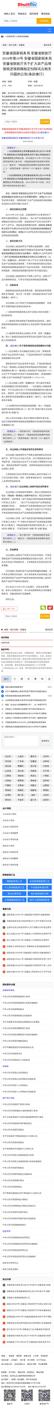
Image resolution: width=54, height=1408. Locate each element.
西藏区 (21, 766)
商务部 (19, 1356)
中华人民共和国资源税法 (13, 1142)
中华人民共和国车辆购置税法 (15, 1041)
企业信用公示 (19, 1364)
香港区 (46, 790)
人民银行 (14, 1360)
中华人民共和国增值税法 (13, 1009)
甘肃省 (21, 785)
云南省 (8, 781)
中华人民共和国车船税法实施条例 (17, 1174)
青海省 (8, 790)
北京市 (8, 756)
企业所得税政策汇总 (40, 881)
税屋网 (4, 1372)
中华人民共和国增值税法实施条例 (17, 1016)
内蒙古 (33, 785)
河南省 (33, 771)
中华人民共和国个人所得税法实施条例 (19, 1092)
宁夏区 (8, 785)
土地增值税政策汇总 (14, 900)
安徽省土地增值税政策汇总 (18, 1298)
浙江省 (33, 766)
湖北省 (8, 766)
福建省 (33, 790)
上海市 (21, 756)
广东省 (21, 761)
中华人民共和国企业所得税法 (15, 1073)
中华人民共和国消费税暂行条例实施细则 (20, 1035)
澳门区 (21, 795)
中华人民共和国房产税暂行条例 (16, 1104)
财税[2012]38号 (26, 232)
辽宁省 (46, 771)
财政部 (11, 1356)
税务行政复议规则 (10, 1269)
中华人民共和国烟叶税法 (13, 1180)
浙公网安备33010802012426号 (13, 1387)
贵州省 (46, 781)
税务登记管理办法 (10, 1263)
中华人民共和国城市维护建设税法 (17, 1123)
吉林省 (46, 761)
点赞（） (11, 609)
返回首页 (47, 45)
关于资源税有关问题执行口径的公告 (18, 1149)
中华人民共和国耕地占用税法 (15, 1199)
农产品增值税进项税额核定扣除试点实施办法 (25, 257)
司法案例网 (42, 1364)
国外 (33, 795)
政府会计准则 (8, 846)
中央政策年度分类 (39, 887)
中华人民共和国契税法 (12, 1187)
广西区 (46, 776)
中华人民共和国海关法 (12, 1054)
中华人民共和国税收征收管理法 (16, 1238)
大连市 (46, 795)
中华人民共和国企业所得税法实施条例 (19, 1079)
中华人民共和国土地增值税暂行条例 (18, 1155)
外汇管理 (31, 1360)
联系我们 (30, 1372)
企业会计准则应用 (10, 827)
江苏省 (46, 766)
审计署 (22, 1360)
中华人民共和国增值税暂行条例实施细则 (20, 1003)
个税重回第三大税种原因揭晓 (17, 36)
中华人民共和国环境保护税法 (15, 1212)
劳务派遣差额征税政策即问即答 (17, 696)
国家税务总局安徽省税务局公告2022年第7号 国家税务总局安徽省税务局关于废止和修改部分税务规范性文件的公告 (27, 154)
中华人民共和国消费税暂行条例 (16, 1028)
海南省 (33, 781)
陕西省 (21, 781)
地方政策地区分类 (39, 893)
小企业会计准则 (9, 814)
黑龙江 (33, 776)
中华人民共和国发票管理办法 (15, 1250)
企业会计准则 (8, 820)
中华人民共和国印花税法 (13, 1130)
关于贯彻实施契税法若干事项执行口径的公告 (22, 1193)
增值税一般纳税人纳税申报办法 (22, 495)
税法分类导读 (14, 893)
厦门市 (33, 800)
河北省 (8, 761)
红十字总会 (41, 1360)
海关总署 (5, 1360)
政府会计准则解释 (10, 858)
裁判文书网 (31, 1364)
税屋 (5, 45)
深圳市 (46, 800)
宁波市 (21, 800)
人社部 (35, 1356)
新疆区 (21, 790)
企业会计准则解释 (10, 833)
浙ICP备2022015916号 (37, 1387)
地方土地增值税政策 (40, 900)
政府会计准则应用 (10, 852)
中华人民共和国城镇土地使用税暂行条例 (20, 1111)
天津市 (46, 756)
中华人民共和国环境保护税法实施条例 (19, 1218)
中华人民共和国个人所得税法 (15, 1085)
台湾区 (8, 795)
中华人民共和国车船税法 (13, 1168)
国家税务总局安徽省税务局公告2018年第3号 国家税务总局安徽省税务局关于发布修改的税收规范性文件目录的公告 (27, 178)
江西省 (8, 776)
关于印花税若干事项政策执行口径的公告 (20, 1136)
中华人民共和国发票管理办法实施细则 (19, 1257)
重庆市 (33, 756)
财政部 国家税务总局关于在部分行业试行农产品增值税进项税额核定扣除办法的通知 (27, 228)
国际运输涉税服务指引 (14, 687)
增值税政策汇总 (14, 881)
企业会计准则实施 (10, 839)
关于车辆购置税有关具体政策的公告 (18, 1047)
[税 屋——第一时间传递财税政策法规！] (27, 7)
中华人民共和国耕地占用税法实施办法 (19, 1206)
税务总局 (27, 1356)
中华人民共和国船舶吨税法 (14, 1225)
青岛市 (8, 800)
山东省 (8, 771)
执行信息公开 (6, 1364)
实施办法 (12, 260)
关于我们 (12, 1372)
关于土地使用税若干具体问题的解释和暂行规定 (23, 1117)
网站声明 (21, 1372)
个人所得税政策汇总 (14, 887)
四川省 (21, 771)
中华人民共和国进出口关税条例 (16, 1060)
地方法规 (12, 45)
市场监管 (44, 1356)
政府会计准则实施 (10, 865)
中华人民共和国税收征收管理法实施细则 (20, 1244)
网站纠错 (40, 1372)
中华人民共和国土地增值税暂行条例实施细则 (22, 1161)
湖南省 (21, 776)
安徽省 (22, 45)
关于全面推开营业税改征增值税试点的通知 (21, 1022)
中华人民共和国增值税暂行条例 (16, 997)
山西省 (46, 785)
